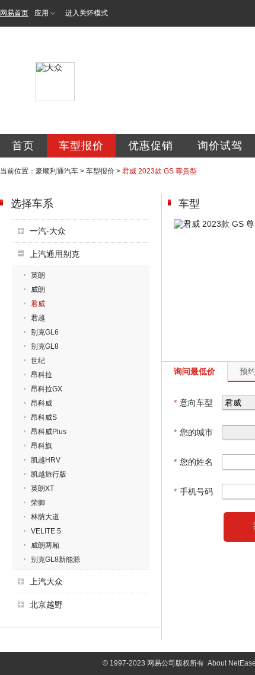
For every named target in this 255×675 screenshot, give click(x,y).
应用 (41, 13)
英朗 (38, 275)
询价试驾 (220, 146)
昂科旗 (41, 446)
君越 (38, 318)
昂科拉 (41, 375)
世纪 (38, 360)
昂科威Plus (48, 431)
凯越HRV (45, 460)
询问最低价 (194, 371)
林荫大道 (45, 517)
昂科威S (44, 417)
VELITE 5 (46, 531)
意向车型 (193, 402)
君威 (38, 304)
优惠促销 (150, 146)
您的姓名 (193, 462)
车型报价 (81, 146)
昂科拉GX (46, 389)
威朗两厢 (45, 545)
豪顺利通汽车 (57, 171)
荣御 (38, 503)
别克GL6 (45, 332)
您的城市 (193, 432)
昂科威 (41, 403)
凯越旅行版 (48, 474)
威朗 (38, 289)
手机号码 (193, 491)
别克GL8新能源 (55, 559)
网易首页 (14, 13)
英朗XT (42, 488)
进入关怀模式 (86, 13)
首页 (23, 146)
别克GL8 (45, 346)
